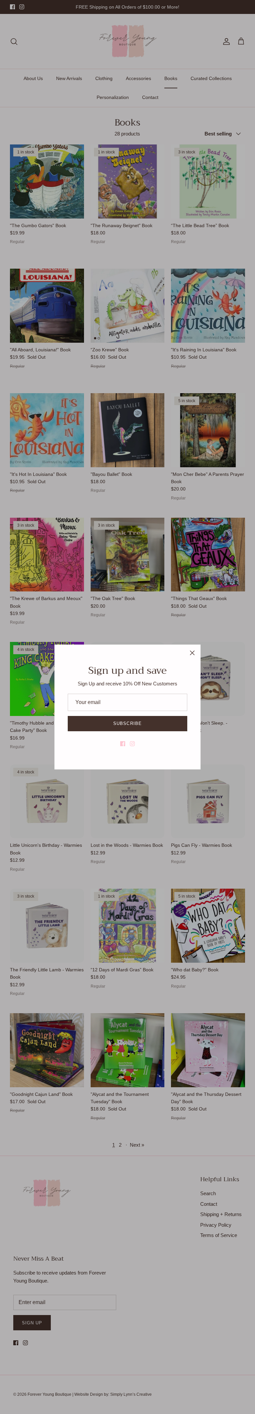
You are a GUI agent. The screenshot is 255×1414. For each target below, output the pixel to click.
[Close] (192, 653)
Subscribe (127, 723)
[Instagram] (132, 743)
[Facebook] (122, 743)
